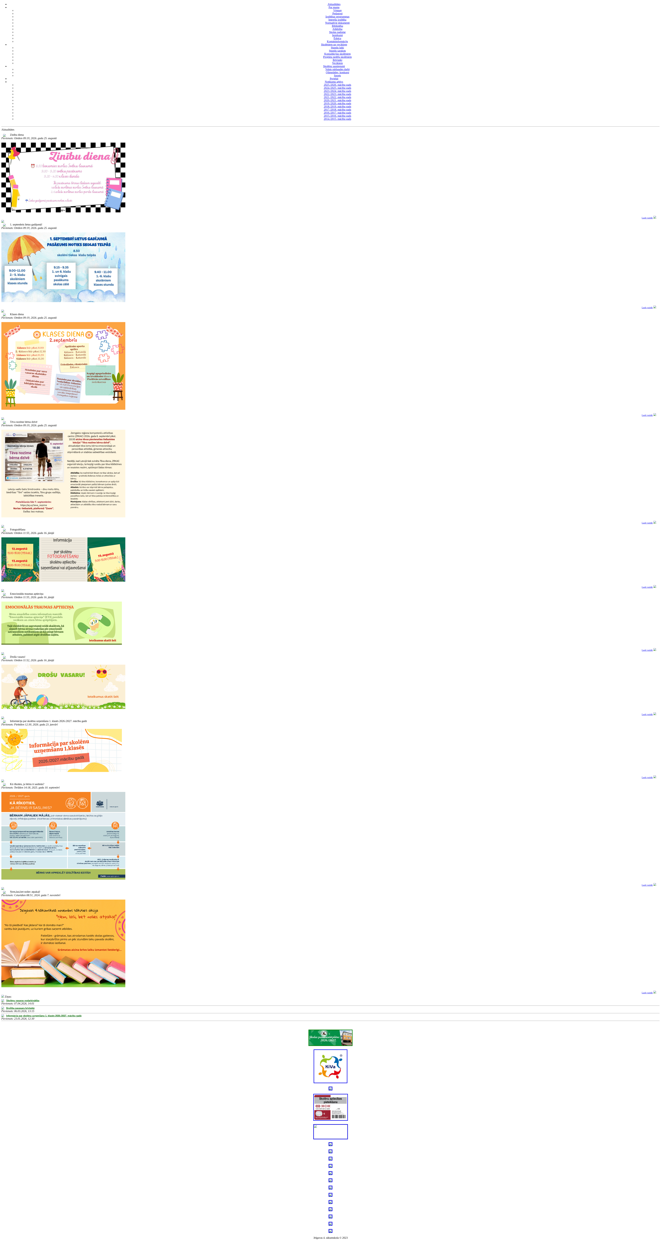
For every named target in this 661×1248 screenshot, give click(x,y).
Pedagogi (337, 13)
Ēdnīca (337, 38)
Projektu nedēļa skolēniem (337, 56)
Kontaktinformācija (337, 41)
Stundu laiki (337, 47)
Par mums (334, 7)
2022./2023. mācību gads (337, 94)
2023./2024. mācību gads (337, 91)
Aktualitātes (334, 4)
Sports (337, 75)
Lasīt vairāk (647, 217)
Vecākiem (337, 63)
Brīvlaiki (337, 60)
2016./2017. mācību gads (337, 112)
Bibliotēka (337, 25)
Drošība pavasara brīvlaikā (20, 1008)
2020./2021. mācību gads (337, 100)
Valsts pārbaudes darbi (337, 69)
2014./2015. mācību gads (337, 118)
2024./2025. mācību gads (337, 87)
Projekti (334, 78)
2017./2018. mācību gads (337, 109)
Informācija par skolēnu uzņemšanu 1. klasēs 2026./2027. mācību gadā (43, 1015)
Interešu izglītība (337, 19)
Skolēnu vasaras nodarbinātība (22, 1000)
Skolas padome (337, 32)
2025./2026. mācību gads (337, 84)
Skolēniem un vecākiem (334, 44)
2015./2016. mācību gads (337, 115)
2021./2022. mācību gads (337, 97)
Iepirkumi (337, 35)
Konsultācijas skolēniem (337, 53)
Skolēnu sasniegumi (334, 66)
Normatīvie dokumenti (337, 22)
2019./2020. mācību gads (337, 103)
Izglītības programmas (337, 16)
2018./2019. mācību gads (337, 106)
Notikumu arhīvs (334, 81)
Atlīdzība (337, 29)
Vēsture (337, 10)
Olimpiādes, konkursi (337, 72)
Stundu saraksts (337, 50)
